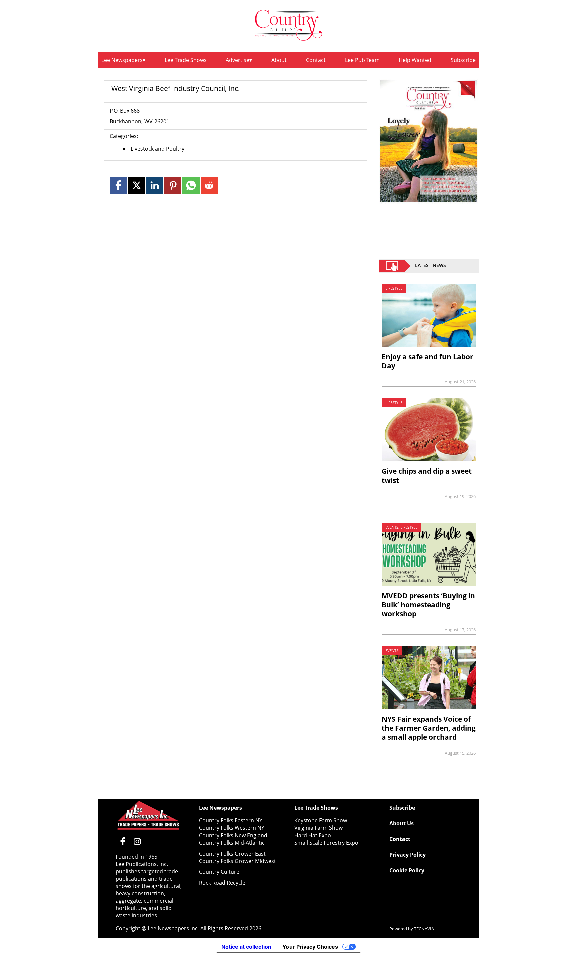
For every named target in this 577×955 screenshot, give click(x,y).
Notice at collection (246, 946)
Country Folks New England (233, 835)
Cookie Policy (406, 870)
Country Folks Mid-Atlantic (232, 842)
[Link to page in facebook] (118, 185)
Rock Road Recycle (222, 882)
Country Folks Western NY (231, 827)
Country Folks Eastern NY (230, 820)
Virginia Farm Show (318, 827)
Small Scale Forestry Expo (326, 842)
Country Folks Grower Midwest (237, 861)
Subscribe (463, 60)
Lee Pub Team (362, 60)
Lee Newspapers (122, 60)
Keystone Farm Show (320, 820)
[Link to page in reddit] (209, 185)
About (279, 60)
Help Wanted (415, 60)
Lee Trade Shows (186, 60)
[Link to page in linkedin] (154, 185)
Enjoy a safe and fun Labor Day (427, 361)
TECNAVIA (424, 929)
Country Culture (219, 871)
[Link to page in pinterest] (172, 185)
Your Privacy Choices (310, 946)
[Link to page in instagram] (137, 841)
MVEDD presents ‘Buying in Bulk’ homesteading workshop (428, 604)
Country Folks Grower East (232, 853)
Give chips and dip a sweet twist (427, 475)
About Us (401, 823)
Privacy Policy (407, 854)
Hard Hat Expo (312, 835)
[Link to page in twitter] (136, 185)
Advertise (237, 60)
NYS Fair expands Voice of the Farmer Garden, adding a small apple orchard (429, 728)
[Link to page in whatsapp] (190, 185)
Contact (316, 60)
